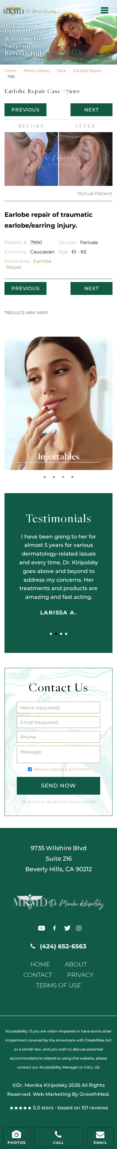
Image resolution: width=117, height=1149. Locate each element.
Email (100, 1142)
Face (61, 70)
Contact (37, 975)
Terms (90, 802)
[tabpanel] (58, 403)
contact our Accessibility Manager (47, 1067)
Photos (17, 1142)
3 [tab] (63, 477)
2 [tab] (54, 477)
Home (10, 70)
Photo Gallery (37, 70)
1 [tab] (45, 477)
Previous (25, 110)
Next (91, 110)
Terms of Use (58, 985)
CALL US (91, 1067)
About (76, 964)
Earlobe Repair (87, 70)
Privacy (74, 802)
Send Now (58, 785)
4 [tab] (72, 477)
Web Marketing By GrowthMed (71, 1094)
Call (58, 1142)
